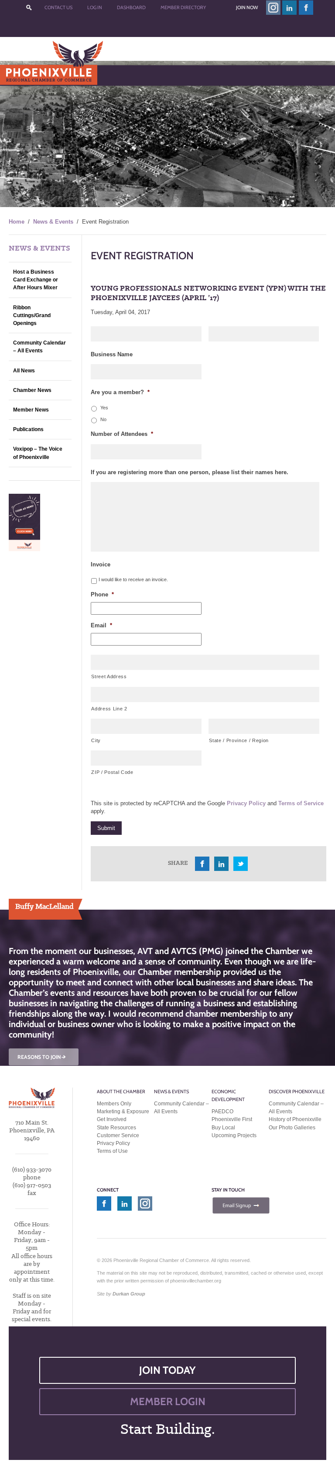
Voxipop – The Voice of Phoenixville (37, 453)
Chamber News (32, 390)
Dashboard (131, 7)
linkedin (289, 7)
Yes (104, 407)
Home (16, 221)
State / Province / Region (239, 740)
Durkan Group (129, 1293)
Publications (28, 429)
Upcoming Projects (234, 1135)
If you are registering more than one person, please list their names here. (189, 472)
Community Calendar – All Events (39, 347)
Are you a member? (120, 392)
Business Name (112, 354)
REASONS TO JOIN (42, 1057)
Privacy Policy (246, 803)
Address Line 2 (109, 708)
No (103, 419)
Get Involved (111, 1119)
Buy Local (223, 1128)
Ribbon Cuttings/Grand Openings (32, 315)
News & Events (53, 221)
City (96, 740)
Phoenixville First (232, 1119)
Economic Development (228, 1095)
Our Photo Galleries (292, 1128)
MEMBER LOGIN (167, 1401)
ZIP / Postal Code (112, 772)
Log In (94, 7)
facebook (306, 7)
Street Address (108, 676)
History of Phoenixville (295, 1119)
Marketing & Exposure (123, 1111)
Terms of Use (112, 1151)
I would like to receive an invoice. (133, 579)
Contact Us (58, 7)
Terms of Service (301, 803)
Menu (27, 75)
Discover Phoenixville (297, 1091)
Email (101, 625)
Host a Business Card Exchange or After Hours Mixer (35, 280)
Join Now (247, 7)
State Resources (116, 1128)
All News (24, 371)
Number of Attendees (122, 434)
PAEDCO (222, 1111)
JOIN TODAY (167, 1370)
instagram (273, 7)
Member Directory (183, 7)
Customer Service (118, 1135)
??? (28, 7)
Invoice (100, 564)
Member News (31, 410)
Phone (102, 594)
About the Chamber (121, 1091)
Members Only (114, 1104)
